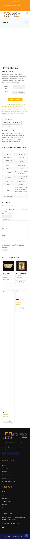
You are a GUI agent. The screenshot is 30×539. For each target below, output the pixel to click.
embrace (4, 111)
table (22, 113)
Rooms (4, 106)
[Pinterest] (14, 9)
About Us (5, 468)
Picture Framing (6, 508)
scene (14, 113)
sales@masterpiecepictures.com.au (15, 5)
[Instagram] (19, 9)
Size (6, 91)
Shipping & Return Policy (9, 481)
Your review (7, 219)
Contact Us (5, 471)
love (20, 111)
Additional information (12, 123)
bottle (17, 108)
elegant (23, 109)
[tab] (7, 119)
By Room (5, 492)
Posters (23, 104)
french (14, 111)
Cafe (3, 109)
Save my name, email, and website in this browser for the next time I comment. (14, 245)
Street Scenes (10, 106)
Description (8, 119)
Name (4, 228)
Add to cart (15, 99)
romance (10, 113)
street (18, 113)
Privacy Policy (6, 478)
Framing (4, 498)
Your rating (6, 213)
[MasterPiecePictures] (11, 14)
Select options (8, 283)
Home (4, 465)
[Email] (21, 9)
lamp (17, 111)
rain (26, 111)
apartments (11, 108)
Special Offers (6, 501)
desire (13, 109)
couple (9, 109)
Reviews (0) (7, 126)
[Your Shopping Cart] (26, 23)
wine (8, 115)
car (6, 109)
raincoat (4, 113)
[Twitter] (8, 9)
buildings (22, 108)
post (23, 111)
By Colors (5, 495)
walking (4, 115)
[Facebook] (10, 9)
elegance (18, 109)
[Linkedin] (12, 9)
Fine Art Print (17, 104)
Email (4, 235)
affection (5, 108)
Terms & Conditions (8, 475)
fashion (9, 111)
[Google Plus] (17, 9)
